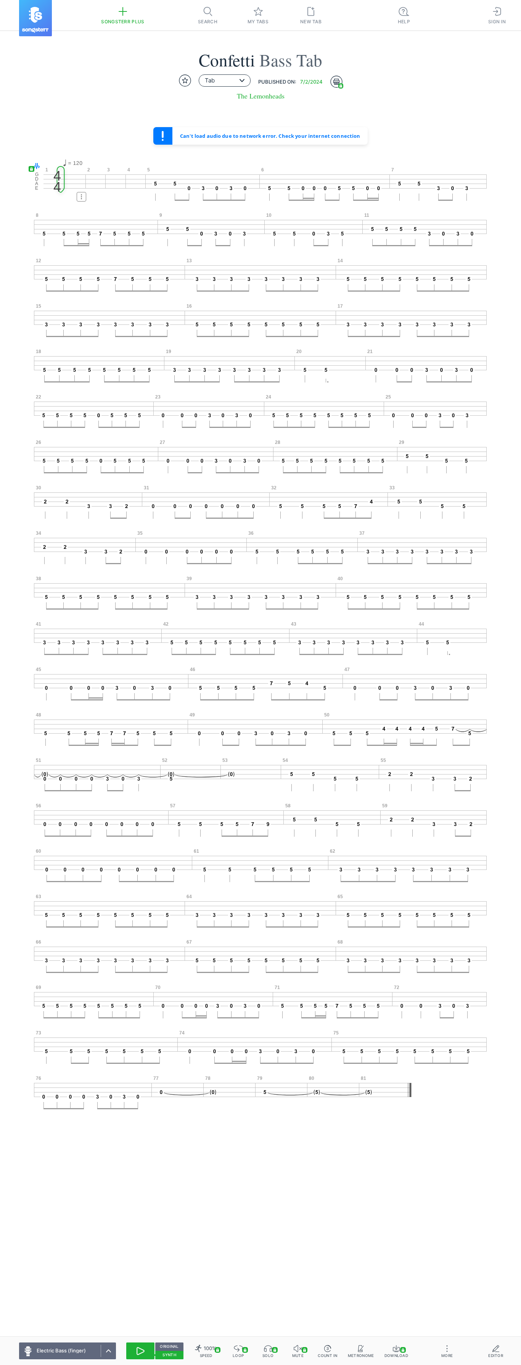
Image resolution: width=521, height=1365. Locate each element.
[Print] (336, 82)
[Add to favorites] (185, 80)
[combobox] (225, 80)
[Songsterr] (35, 18)
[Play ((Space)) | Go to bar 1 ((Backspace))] (140, 1350)
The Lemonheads (261, 96)
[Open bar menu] (81, 197)
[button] (35, 166)
